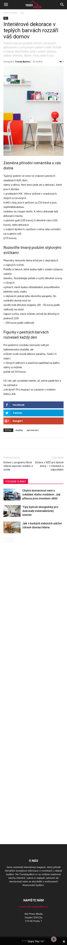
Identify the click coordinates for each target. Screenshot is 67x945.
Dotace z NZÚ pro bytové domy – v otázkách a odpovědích (49, 466)
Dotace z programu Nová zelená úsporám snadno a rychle (18, 466)
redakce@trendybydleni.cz (33, 906)
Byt (22, 12)
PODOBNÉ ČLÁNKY (15, 481)
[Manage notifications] (54, 939)
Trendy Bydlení (22, 61)
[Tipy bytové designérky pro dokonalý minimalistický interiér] (12, 511)
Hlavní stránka (10, 12)
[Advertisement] (33, 781)
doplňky (19, 430)
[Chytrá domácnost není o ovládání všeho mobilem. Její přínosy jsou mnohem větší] (12, 494)
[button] (62, 4)
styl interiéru (33, 430)
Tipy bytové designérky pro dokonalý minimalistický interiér (40, 511)
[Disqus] (33, 590)
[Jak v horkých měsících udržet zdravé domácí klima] (12, 527)
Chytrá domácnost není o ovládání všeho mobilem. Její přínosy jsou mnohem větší (41, 494)
